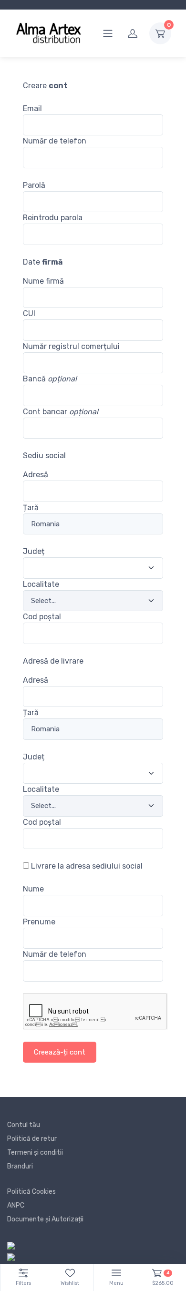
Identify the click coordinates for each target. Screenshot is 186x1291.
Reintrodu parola (53, 217)
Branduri (20, 1166)
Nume (33, 888)
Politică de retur (32, 1139)
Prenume (39, 921)
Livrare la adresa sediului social (87, 866)
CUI (29, 313)
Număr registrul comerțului (71, 346)
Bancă (50, 378)
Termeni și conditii (35, 1152)
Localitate (41, 584)
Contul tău (23, 1125)
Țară (31, 507)
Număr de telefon (54, 140)
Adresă (35, 474)
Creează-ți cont (59, 1052)
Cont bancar (60, 411)
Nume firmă (43, 281)
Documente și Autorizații (45, 1219)
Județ (33, 551)
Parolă (34, 185)
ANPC (15, 1205)
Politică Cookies (31, 1192)
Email (32, 108)
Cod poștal (42, 616)
